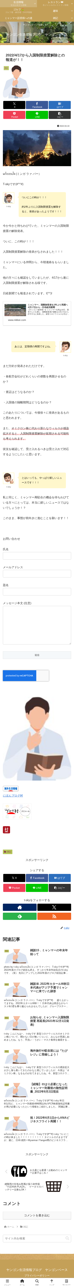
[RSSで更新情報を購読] (54, 916)
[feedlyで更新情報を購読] (20, 916)
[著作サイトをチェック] (20, 907)
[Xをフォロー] (54, 907)
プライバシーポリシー (37, 1275)
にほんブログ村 (13, 795)
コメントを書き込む (37, 1215)
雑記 (9, 851)
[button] (60, 115)
